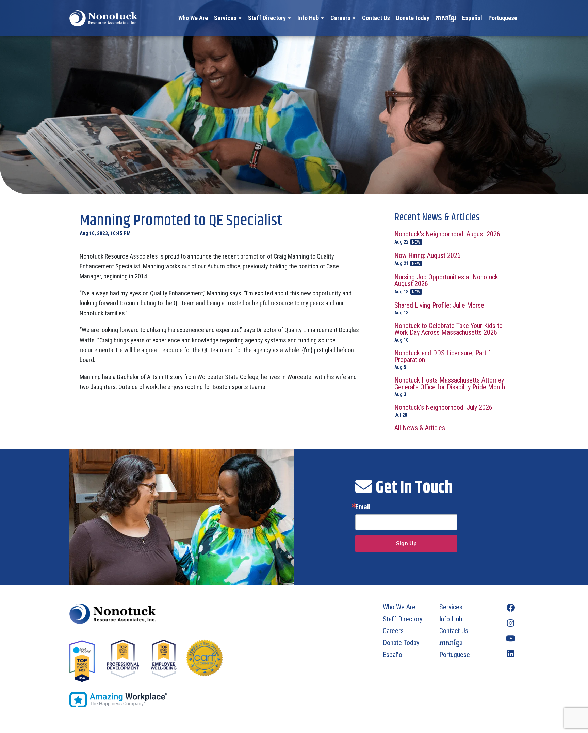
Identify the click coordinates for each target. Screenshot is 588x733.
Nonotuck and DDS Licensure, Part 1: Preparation (443, 359)
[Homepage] (177, 614)
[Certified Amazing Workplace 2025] (177, 699)
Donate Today (412, 17)
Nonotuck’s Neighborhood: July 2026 (443, 410)
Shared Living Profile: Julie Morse (439, 308)
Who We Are (193, 17)
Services (225, 17)
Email (363, 506)
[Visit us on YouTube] (511, 638)
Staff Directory (267, 17)
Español (472, 17)
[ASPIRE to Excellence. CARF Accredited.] (204, 661)
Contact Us (376, 17)
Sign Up (406, 543)
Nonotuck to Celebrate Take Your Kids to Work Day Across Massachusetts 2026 (448, 332)
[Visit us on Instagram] (511, 623)
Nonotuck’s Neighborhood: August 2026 (447, 238)
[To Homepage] (103, 18)
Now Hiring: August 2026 (427, 259)
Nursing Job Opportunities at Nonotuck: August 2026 (447, 284)
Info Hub (308, 17)
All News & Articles (419, 427)
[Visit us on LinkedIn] (511, 653)
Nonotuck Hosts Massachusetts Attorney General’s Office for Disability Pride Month (449, 387)
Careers (340, 17)
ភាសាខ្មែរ (446, 17)
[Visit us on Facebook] (511, 607)
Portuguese (502, 17)
